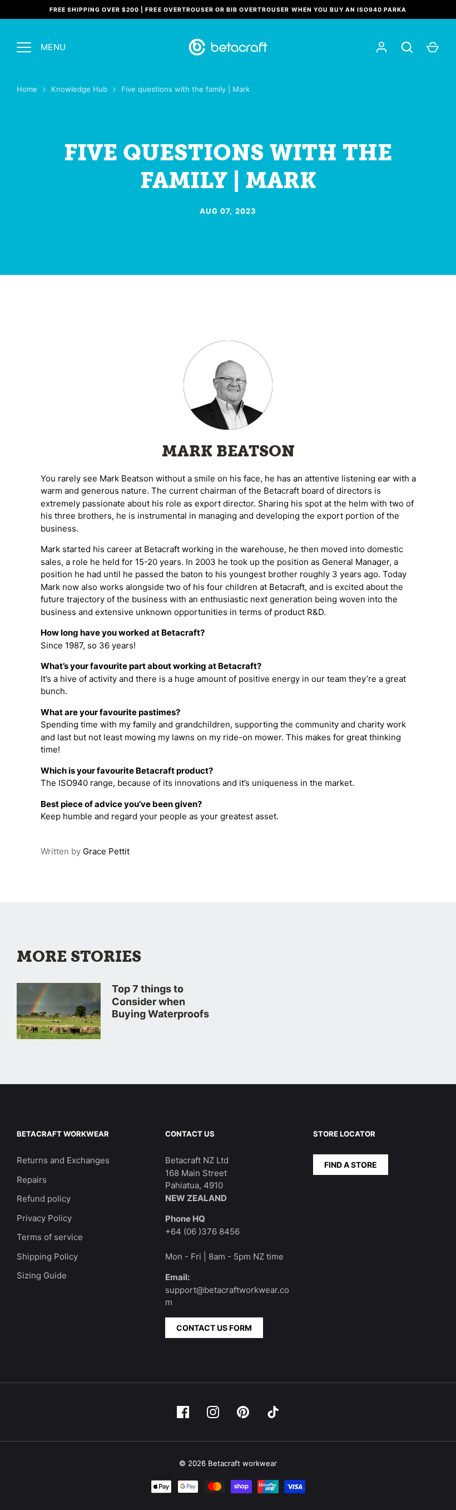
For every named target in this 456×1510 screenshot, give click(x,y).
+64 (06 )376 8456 (202, 1231)
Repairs (32, 1179)
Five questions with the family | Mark (185, 89)
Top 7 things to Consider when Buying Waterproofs (160, 1001)
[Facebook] (183, 1412)
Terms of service (50, 1237)
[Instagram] (213, 1412)
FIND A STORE (350, 1164)
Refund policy (44, 1198)
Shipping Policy (47, 1256)
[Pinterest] (243, 1412)
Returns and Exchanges (63, 1160)
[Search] (407, 47)
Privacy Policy (44, 1218)
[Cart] (432, 47)
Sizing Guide (42, 1275)
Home (27, 89)
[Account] (381, 47)
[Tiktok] (273, 1412)
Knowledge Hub (79, 89)
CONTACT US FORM (214, 1327)
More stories (79, 956)
